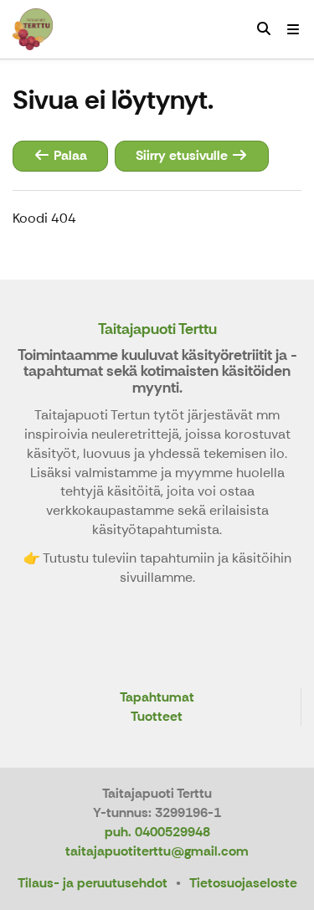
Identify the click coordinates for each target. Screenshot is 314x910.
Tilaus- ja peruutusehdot (92, 883)
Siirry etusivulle (183, 155)
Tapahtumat (157, 698)
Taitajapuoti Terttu (157, 329)
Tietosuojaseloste (243, 883)
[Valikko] (293, 29)
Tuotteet (157, 717)
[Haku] (264, 29)
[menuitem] (264, 29)
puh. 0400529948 (157, 832)
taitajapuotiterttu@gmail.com (157, 851)
